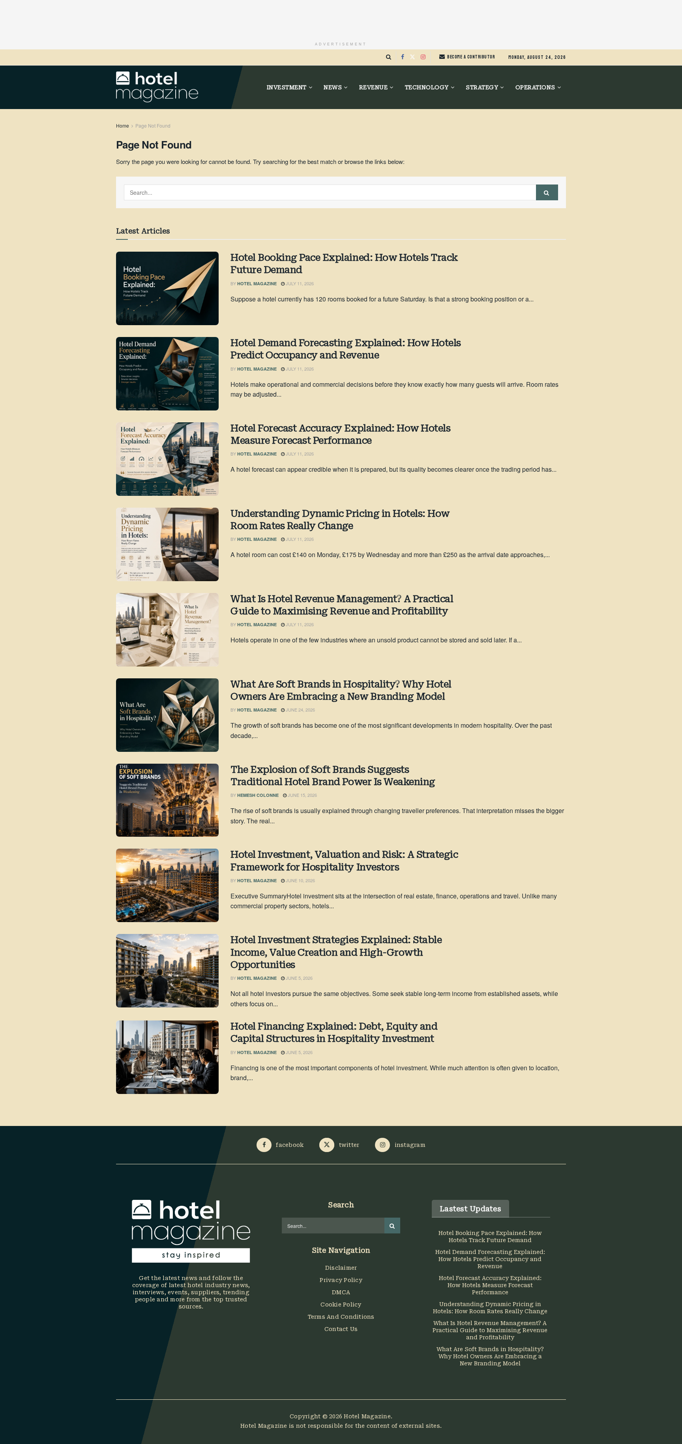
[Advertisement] (341, 18)
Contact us (341, 1329)
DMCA (341, 1292)
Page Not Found (152, 125)
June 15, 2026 (302, 795)
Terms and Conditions (341, 1317)
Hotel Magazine (257, 283)
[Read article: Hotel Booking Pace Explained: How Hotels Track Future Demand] (167, 288)
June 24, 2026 (300, 709)
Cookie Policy (340, 1304)
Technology (427, 87)
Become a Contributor (470, 57)
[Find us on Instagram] (423, 57)
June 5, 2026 (299, 978)
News (333, 87)
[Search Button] (388, 57)
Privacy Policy (341, 1280)
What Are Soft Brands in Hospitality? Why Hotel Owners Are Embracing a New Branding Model (341, 690)
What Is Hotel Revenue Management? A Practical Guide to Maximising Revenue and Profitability (341, 605)
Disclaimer (341, 1268)
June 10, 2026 (300, 880)
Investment (287, 87)
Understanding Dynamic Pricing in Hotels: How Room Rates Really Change (340, 519)
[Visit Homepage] (157, 87)
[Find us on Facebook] (402, 57)
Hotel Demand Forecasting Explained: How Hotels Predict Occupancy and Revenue (345, 349)
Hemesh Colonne (258, 795)
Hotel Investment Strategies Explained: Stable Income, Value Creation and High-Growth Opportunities (336, 952)
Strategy (482, 87)
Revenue (373, 87)
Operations (535, 87)
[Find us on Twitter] (412, 57)
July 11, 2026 (299, 283)
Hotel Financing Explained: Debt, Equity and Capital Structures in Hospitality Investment (333, 1032)
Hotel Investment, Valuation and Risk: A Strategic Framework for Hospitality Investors (344, 860)
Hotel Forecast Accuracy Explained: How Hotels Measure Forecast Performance (340, 434)
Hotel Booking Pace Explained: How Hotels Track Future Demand (344, 263)
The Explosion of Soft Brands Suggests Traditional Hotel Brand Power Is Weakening (332, 775)
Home (122, 125)
